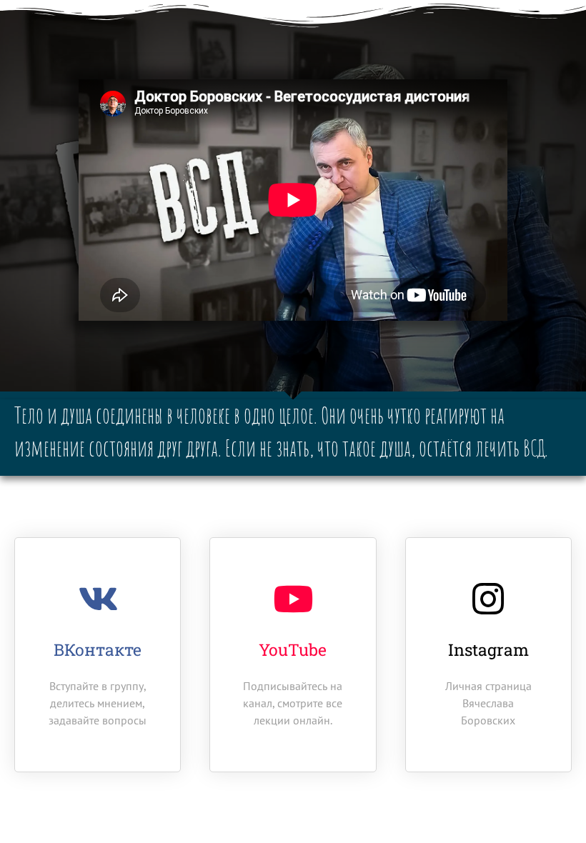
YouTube (293, 649)
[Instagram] (488, 599)
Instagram (488, 649)
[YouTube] (293, 599)
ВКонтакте (97, 649)
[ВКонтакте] (98, 599)
